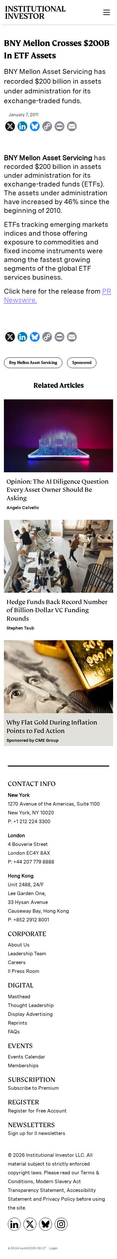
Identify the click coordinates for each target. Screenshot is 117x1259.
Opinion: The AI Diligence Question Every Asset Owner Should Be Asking (57, 489)
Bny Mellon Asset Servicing (33, 362)
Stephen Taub (20, 628)
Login (53, 1248)
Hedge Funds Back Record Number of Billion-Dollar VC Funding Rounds (57, 610)
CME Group (46, 740)
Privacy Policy (59, 1199)
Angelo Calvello (22, 507)
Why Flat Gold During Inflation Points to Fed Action (51, 726)
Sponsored (81, 362)
